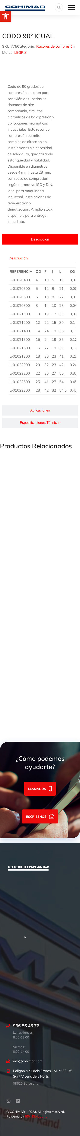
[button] (5, 16)
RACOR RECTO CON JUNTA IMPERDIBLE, (35, 619)
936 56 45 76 (26, 1025)
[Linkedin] (18, 1101)
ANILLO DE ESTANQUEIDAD (24, 562)
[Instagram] (8, 1101)
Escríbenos (36, 817)
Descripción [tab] (18, 258)
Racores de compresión (55, 46)
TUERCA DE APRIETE (18, 505)
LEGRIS (20, 52)
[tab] (40, 239)
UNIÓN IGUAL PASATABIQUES (26, 675)
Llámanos (37, 789)
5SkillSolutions (36, 1116)
